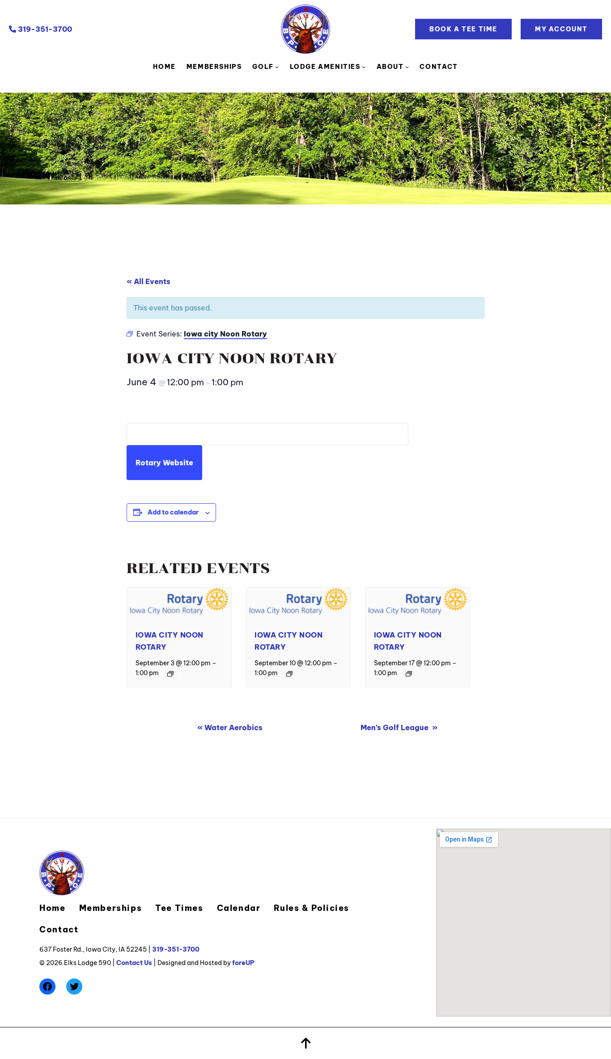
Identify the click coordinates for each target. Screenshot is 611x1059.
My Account (561, 29)
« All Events (148, 281)
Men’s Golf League (399, 727)
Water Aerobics (230, 727)
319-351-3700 (44, 29)
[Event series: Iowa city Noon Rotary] (170, 673)
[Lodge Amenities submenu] (363, 66)
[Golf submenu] (277, 66)
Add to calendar (173, 512)
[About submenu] (407, 66)
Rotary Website (164, 462)
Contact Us (134, 963)
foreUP (243, 963)
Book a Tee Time (463, 29)
